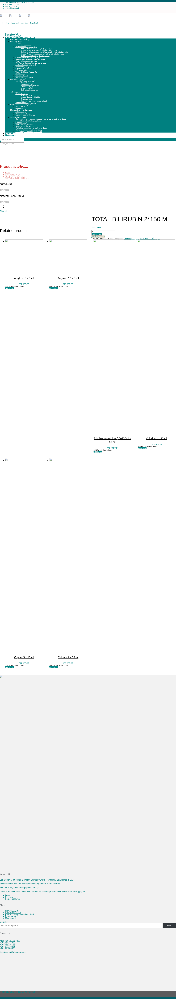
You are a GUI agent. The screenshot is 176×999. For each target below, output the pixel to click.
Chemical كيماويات (12, 174)
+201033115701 (11, 6)
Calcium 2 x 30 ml (68, 657)
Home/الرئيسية (11, 911)
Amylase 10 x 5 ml (68, 278)
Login (7, 895)
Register (9, 897)
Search (3, 922)
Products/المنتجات (13, 913)
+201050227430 (12, 4)
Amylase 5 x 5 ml (24, 278)
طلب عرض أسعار (98, 236)
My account (10, 918)
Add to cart (97, 234)
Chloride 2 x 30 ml (156, 438)
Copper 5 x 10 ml (24, 657)
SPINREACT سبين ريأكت (15, 176)
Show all (3, 211)
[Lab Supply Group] (19, 23)
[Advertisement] (77, 973)
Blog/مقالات (10, 916)
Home (7, 173)
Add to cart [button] (9, 288)
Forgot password (12, 899)
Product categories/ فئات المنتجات (20, 914)
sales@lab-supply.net (14, 8)
